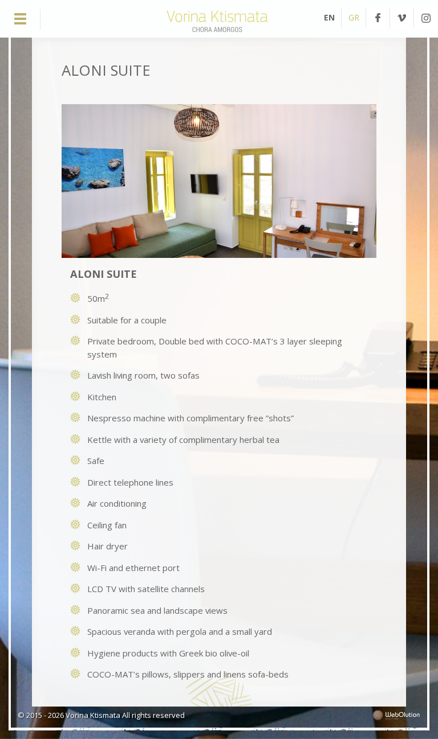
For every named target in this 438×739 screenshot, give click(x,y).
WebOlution (396, 715)
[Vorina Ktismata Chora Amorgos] (217, 32)
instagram (426, 18)
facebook (378, 18)
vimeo (402, 18)
